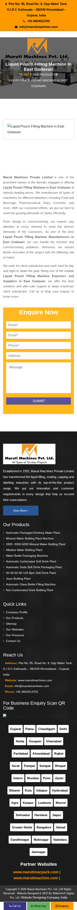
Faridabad (21, 753)
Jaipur (56, 815)
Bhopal (60, 766)
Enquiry (63, 906)
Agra (14, 802)
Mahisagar (41, 839)
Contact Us (13, 641)
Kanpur (28, 802)
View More (20, 510)
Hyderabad (60, 790)
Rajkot (58, 753)
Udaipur (42, 790)
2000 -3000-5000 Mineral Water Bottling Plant (35, 544)
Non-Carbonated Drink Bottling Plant (29, 590)
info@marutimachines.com (38, 26)
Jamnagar (38, 852)
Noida (20, 741)
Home (24, 74)
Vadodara (60, 839)
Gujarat (15, 729)
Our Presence (15, 635)
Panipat (29, 766)
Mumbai (33, 778)
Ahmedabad (41, 753)
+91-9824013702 (38, 21)
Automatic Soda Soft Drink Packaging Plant (34, 567)
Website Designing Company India (44, 897)
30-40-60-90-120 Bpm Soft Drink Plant (31, 572)
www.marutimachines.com (35, 680)
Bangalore (44, 827)
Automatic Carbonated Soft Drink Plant (31, 561)
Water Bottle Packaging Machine (27, 555)
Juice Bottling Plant (18, 578)
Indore (18, 778)
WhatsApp (39, 906)
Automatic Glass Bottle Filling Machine (31, 584)
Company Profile (17, 612)
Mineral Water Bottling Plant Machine (30, 538)
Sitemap (11, 623)
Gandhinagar (19, 839)
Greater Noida (22, 827)
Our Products (14, 618)
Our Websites (15, 629)
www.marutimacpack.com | (36, 872)
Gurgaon (35, 741)
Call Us (16, 906)
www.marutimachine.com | (37, 878)
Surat (16, 766)
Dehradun (23, 815)
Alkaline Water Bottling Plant (24, 550)
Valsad (60, 827)
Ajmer (59, 778)
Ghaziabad (53, 741)
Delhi (63, 729)
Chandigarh (46, 729)
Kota (28, 790)
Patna (29, 729)
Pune (47, 778)
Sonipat (45, 766)
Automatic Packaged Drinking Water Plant (33, 532)
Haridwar (41, 815)
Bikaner (14, 790)
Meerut (61, 802)
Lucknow (44, 802)
